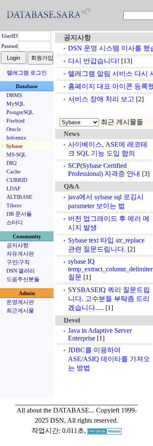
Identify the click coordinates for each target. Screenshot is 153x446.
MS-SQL (16, 154)
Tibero (14, 205)
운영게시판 (20, 302)
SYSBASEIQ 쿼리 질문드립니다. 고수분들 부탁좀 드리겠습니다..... (109, 298)
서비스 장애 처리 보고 (101, 99)
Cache (13, 171)
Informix (16, 137)
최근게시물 (20, 310)
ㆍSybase (11, 146)
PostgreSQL (20, 112)
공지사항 (17, 245)
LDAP (13, 188)
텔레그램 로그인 (27, 73)
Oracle (13, 129)
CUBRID (16, 180)
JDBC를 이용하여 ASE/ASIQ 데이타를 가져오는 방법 (109, 358)
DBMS (14, 95)
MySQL (15, 103)
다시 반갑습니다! (93, 60)
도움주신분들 (23, 279)
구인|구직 (18, 262)
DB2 (11, 163)
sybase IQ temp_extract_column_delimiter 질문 (110, 269)
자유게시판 (20, 254)
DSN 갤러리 (20, 271)
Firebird (15, 120)
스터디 (14, 222)
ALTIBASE (19, 197)
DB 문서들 (19, 214)
